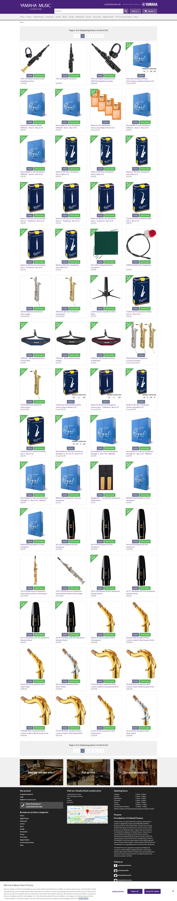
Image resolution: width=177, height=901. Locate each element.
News (21, 845)
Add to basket (39, 75)
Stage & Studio (108, 17)
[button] (135, 11)
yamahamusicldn (123, 870)
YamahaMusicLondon (125, 880)
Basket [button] (151, 11)
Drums (88, 17)
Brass (65, 17)
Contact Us (136, 4)
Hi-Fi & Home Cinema (123, 17)
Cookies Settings (118, 891)
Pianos (29, 17)
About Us (125, 4)
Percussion (97, 17)
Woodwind (80, 17)
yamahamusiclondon (124, 865)
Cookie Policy (83, 898)
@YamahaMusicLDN (124, 875)
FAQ (130, 4)
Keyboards (50, 17)
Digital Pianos (38, 17)
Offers (22, 17)
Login (21, 797)
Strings (71, 17)
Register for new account (28, 799)
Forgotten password (26, 794)
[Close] (173, 891)
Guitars (58, 17)
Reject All (134, 891)
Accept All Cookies (152, 891)
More (136, 17)
